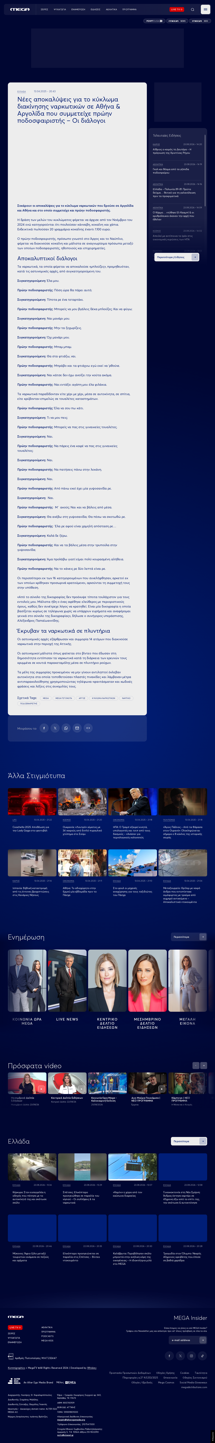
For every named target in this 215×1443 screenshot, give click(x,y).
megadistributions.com (194, 1387)
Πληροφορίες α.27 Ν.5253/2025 (140, 1377)
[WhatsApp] (66, 728)
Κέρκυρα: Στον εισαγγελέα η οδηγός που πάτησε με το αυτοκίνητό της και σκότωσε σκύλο (30, 1197)
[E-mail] (77, 728)
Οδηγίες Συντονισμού (195, 1377)
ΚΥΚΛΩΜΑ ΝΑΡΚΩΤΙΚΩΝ (103, 698)
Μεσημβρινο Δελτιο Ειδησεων (147, 1023)
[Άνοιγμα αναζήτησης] (192, 9)
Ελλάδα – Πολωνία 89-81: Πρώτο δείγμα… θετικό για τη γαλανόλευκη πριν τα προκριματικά (174, 193)
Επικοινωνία (170, 1377)
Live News (67, 1019)
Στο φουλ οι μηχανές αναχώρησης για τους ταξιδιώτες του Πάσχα (132, 891)
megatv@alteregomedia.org (71, 1419)
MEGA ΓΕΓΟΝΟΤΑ (64, 698)
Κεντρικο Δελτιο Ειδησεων (107, 1023)
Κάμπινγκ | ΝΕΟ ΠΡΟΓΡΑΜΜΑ (181, 1099)
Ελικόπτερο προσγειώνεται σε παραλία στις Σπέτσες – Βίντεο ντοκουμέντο (81, 1257)
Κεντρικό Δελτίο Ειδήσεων (67, 1097)
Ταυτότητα (201, 1372)
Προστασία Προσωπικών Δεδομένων (130, 1372)
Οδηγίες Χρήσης (165, 1372)
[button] (205, 9)
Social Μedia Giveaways (193, 1382)
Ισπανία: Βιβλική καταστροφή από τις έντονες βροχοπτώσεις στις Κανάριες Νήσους (31, 891)
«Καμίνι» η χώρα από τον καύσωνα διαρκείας (127, 1194)
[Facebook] (44, 728)
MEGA (46, 698)
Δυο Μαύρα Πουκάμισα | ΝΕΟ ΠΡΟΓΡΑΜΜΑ (145, 1099)
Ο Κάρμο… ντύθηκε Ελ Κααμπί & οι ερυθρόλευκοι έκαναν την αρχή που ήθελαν (173, 216)
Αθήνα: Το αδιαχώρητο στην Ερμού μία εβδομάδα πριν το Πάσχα (80, 891)
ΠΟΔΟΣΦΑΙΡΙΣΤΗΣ (28, 703)
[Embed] (88, 728)
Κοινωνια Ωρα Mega (27, 1021)
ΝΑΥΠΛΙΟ (126, 698)
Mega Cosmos (166, 1382)
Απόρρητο (213, 1436)
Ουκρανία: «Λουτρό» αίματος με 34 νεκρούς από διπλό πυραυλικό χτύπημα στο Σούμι (82, 830)
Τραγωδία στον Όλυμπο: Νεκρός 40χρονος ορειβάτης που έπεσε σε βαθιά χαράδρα (182, 1257)
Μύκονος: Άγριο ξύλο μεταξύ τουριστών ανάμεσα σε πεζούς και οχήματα (31, 1257)
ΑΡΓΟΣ (82, 698)
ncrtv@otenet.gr (65, 1435)
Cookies (184, 1372)
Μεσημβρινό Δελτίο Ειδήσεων (22, 1099)
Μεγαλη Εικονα (187, 1021)
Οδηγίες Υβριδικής (142, 1382)
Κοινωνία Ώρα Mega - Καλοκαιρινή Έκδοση (104, 1099)
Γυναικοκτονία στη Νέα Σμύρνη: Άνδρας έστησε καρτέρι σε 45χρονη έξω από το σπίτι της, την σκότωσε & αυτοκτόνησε (181, 1197)
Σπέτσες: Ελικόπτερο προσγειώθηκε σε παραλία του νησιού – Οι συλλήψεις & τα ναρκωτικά (81, 1197)
